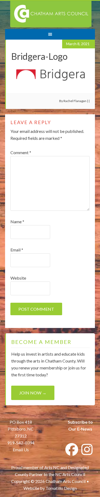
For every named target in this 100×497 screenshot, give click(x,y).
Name (17, 221)
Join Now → (32, 392)
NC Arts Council (70, 474)
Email (16, 249)
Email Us (21, 449)
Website (18, 277)
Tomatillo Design (61, 488)
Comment (20, 152)
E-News (84, 428)
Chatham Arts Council (50, 14)
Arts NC (51, 467)
